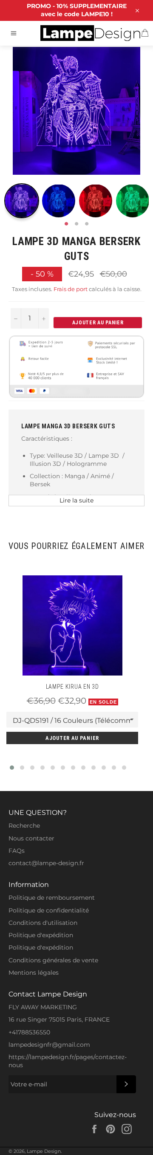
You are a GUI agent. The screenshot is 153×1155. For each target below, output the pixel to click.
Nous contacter (31, 838)
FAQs (16, 851)
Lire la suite (77, 500)
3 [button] (86, 224)
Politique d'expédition (40, 935)
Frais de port (71, 289)
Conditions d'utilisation (42, 923)
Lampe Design (44, 1151)
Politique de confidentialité (48, 910)
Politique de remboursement (51, 897)
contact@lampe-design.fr (46, 863)
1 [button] (66, 224)
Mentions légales (33, 972)
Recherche (24, 825)
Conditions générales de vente (53, 960)
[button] (12, 767)
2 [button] (76, 224)
